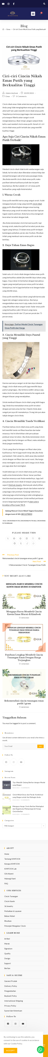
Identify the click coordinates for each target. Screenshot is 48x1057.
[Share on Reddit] (14, 543)
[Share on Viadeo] (27, 543)
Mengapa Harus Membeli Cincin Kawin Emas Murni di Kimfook (24, 612)
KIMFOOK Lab (10, 869)
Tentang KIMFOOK (12, 859)
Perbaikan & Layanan (12, 911)
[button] (44, 4)
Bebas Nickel (9, 916)
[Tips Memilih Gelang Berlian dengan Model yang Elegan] (6, 785)
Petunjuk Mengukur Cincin (15, 926)
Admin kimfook (12, 93)
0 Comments (21, 96)
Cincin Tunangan (11, 896)
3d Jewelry (8, 906)
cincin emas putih (13, 520)
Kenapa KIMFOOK (12, 864)
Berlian (7, 968)
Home (6, 854)
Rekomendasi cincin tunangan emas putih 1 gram (24, 702)
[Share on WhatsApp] (33, 543)
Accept (10, 1050)
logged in (16, 723)
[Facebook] (6, 762)
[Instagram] (13, 762)
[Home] (3, 29)
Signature (8, 948)
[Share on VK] (39, 538)
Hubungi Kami (10, 878)
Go (40, 746)
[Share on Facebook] (14, 538)
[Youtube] (21, 762)
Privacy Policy (10, 1006)
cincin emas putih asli (28, 520)
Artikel (7, 939)
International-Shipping (13, 1001)
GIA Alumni (8, 874)
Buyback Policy (10, 996)
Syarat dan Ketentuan (13, 1011)
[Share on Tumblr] (20, 543)
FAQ (6, 883)
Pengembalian (10, 991)
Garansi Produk (10, 981)
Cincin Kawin (9, 901)
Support (7, 963)
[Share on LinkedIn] (26, 538)
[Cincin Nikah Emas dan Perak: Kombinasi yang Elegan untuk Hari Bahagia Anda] (6, 797)
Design (7, 958)
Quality (7, 953)
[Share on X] (7, 538)
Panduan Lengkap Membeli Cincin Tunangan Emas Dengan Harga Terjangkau (24, 658)
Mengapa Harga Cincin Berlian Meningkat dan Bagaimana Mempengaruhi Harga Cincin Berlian (28, 809)
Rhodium (7, 921)
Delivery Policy (10, 986)
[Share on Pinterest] (20, 538)
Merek (7, 944)
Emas (8, 96)
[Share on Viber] (33, 538)
